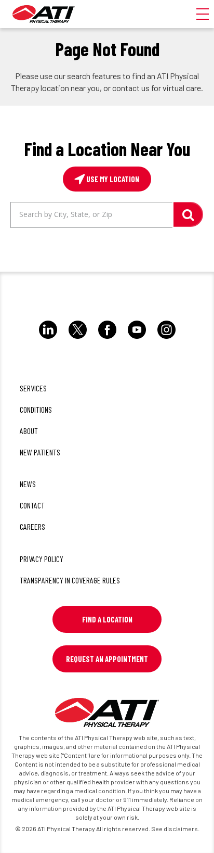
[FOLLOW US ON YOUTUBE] (137, 338)
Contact (32, 505)
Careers (32, 526)
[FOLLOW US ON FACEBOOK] (107, 338)
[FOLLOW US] (48, 338)
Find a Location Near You (107, 148)
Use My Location (112, 179)
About (29, 431)
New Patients (40, 452)
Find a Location (107, 619)
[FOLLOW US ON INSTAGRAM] (166, 338)
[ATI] (43, 14)
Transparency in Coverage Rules (70, 580)
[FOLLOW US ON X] (77, 338)
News (28, 484)
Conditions (36, 409)
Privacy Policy (41, 559)
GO (188, 214)
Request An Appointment (107, 659)
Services (33, 388)
